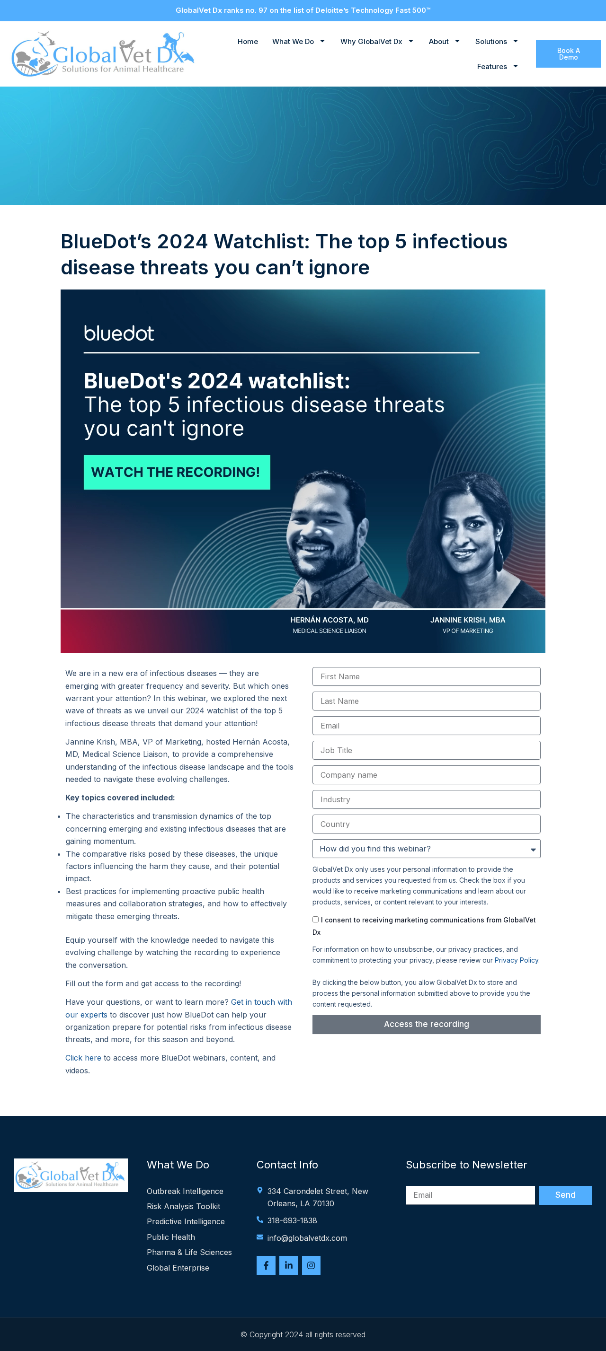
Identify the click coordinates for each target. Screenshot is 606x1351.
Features (492, 66)
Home (248, 41)
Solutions (491, 41)
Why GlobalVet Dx (371, 41)
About (439, 41)
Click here (83, 1057)
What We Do (293, 41)
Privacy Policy (516, 960)
